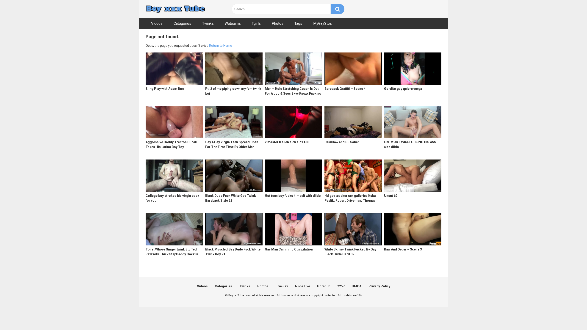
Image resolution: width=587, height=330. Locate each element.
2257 (341, 286)
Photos (277, 23)
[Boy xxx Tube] (175, 9)
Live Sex (282, 286)
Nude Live (302, 286)
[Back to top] (571, 316)
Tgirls (256, 23)
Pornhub (323, 286)
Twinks (208, 23)
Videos (157, 23)
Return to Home (220, 45)
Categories (182, 23)
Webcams (233, 23)
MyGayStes (322, 23)
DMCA (356, 286)
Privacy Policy (379, 286)
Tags (298, 23)
